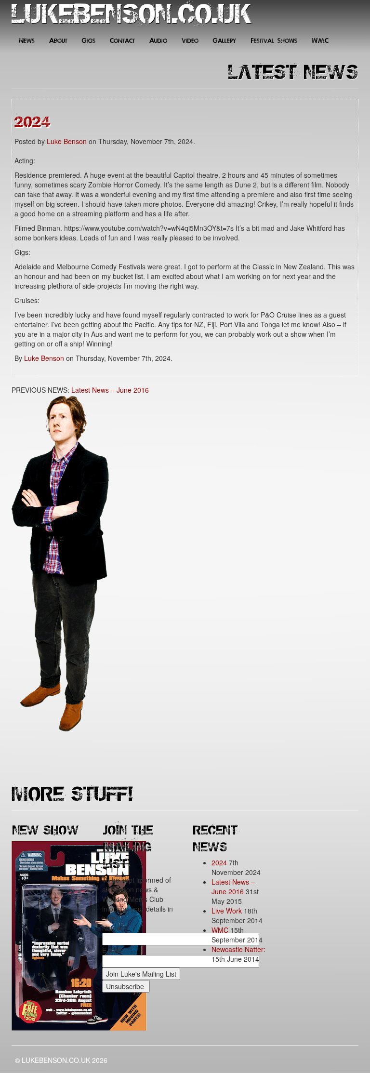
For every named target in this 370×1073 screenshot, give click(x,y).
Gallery (225, 41)
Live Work (226, 910)
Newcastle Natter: (238, 949)
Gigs (88, 41)
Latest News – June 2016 (110, 390)
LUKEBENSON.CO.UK (132, 14)
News (27, 41)
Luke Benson (67, 141)
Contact (122, 41)
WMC (320, 41)
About (58, 41)
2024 (32, 121)
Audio (158, 41)
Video (190, 41)
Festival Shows (274, 41)
